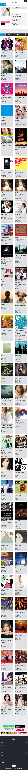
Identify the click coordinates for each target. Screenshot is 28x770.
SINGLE (9, 35)
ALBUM (18, 35)
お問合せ (2, 755)
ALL (2, 35)
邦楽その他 (14, 2)
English (2, 762)
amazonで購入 (3, 21)
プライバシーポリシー (5, 752)
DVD (25, 35)
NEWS (2, 745)
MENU (25, 1)
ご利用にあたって (4, 749)
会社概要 (2, 742)
